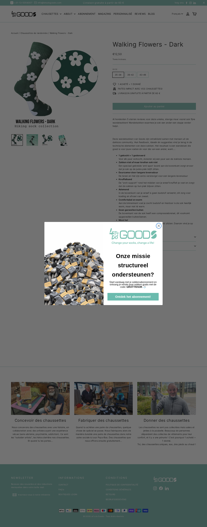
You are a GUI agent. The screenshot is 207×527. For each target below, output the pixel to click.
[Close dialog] (158, 225)
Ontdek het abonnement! (133, 296)
